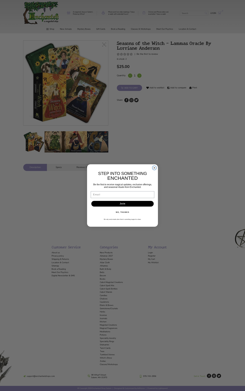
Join (122, 203)
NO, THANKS (122, 212)
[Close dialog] (154, 168)
